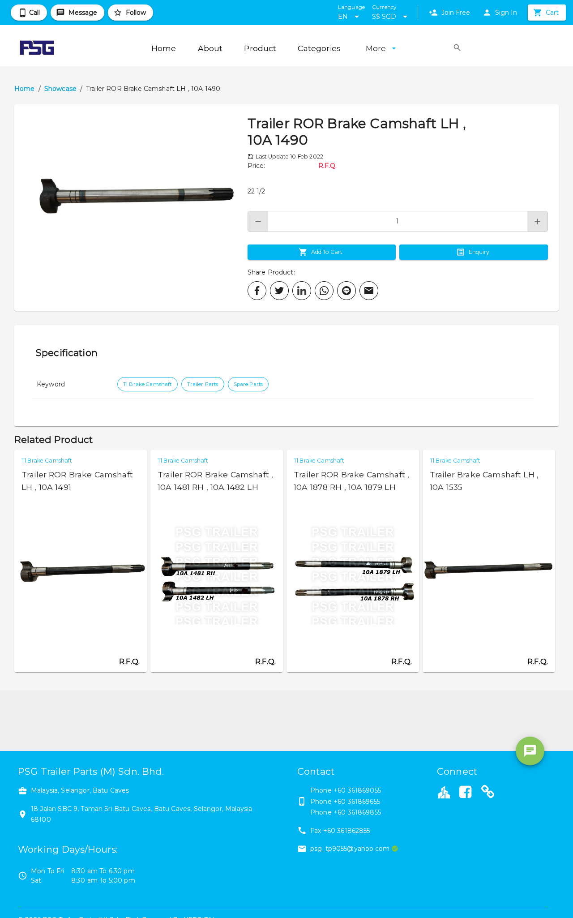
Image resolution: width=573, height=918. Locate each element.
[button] (131, 207)
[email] (368, 290)
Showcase (60, 89)
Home (24, 89)
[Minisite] (487, 793)
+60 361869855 (357, 812)
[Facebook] (465, 793)
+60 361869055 (357, 790)
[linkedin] (301, 290)
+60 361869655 (357, 802)
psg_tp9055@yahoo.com (349, 849)
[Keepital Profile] (444, 792)
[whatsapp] (324, 290)
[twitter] (279, 290)
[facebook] (257, 290)
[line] (346, 290)
